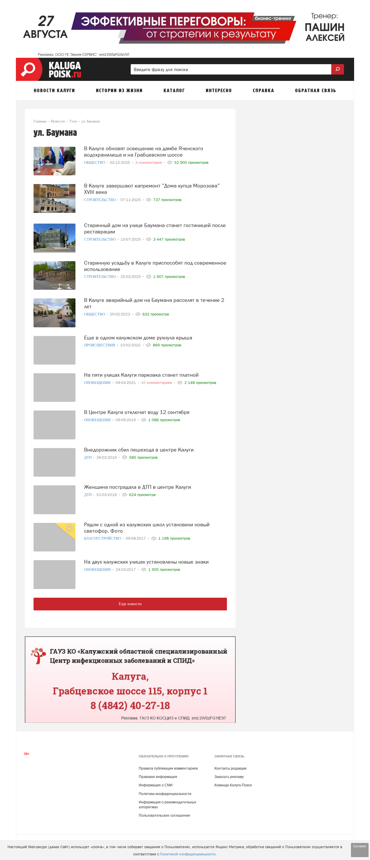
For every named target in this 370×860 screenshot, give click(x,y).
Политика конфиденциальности (165, 794)
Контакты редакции (230, 768)
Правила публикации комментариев (168, 768)
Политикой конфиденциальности (187, 854)
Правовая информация (158, 777)
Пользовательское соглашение (164, 815)
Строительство (100, 200)
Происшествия (100, 345)
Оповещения (98, 382)
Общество (95, 162)
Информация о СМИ (156, 785)
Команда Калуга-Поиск (233, 785)
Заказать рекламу (229, 777)
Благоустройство (103, 538)
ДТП (88, 457)
